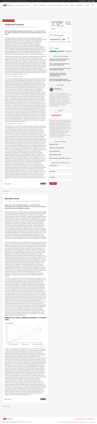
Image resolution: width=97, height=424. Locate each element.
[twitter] (43, 183)
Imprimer (9, 184)
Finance (35, 5)
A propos (87, 5)
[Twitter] (91, 1)
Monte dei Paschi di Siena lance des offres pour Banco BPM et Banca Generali (60, 80)
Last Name (52, 177)
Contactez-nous (90, 419)
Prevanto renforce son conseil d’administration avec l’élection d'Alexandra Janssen (57, 74)
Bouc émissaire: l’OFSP (55, 154)
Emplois (72, 5)
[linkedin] (45, 183)
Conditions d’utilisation (79, 422)
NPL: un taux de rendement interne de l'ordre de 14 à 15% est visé (59, 64)
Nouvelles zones (53, 144)
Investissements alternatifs (55, 5)
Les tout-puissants (54, 151)
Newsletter (83, 1)
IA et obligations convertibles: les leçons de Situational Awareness (60, 69)
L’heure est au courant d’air (56, 147)
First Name (52, 171)
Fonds (66, 5)
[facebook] (41, 183)
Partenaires (42, 5)
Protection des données (89, 422)
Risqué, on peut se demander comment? (60, 158)
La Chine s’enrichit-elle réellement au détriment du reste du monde (59, 59)
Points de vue (8, 20)
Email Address (53, 165)
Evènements (79, 5)
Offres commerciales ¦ (80, 419)
